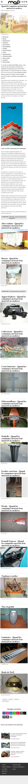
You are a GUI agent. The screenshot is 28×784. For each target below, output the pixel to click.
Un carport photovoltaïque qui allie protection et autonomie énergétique (18, 735)
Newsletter (4, 773)
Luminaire (5, 60)
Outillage (5, 699)
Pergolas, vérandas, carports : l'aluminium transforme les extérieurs (18, 753)
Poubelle (5, 48)
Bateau (4, 38)
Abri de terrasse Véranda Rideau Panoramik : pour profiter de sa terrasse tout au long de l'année (18, 744)
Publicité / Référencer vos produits (6, 768)
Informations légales (16, 764)
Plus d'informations (15, 738)
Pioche (4, 52)
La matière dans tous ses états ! (17, 291)
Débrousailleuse (7, 46)
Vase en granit (6, 58)
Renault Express (7, 54)
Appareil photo (6, 40)
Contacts (4, 764)
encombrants (10, 72)
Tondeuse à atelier (7, 56)
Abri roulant (5, 36)
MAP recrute (4, 771)
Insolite (10, 699)
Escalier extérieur (7, 50)
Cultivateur (5, 42)
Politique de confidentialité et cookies (18, 768)
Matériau (16, 699)
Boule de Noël (6, 62)
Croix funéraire (6, 44)
